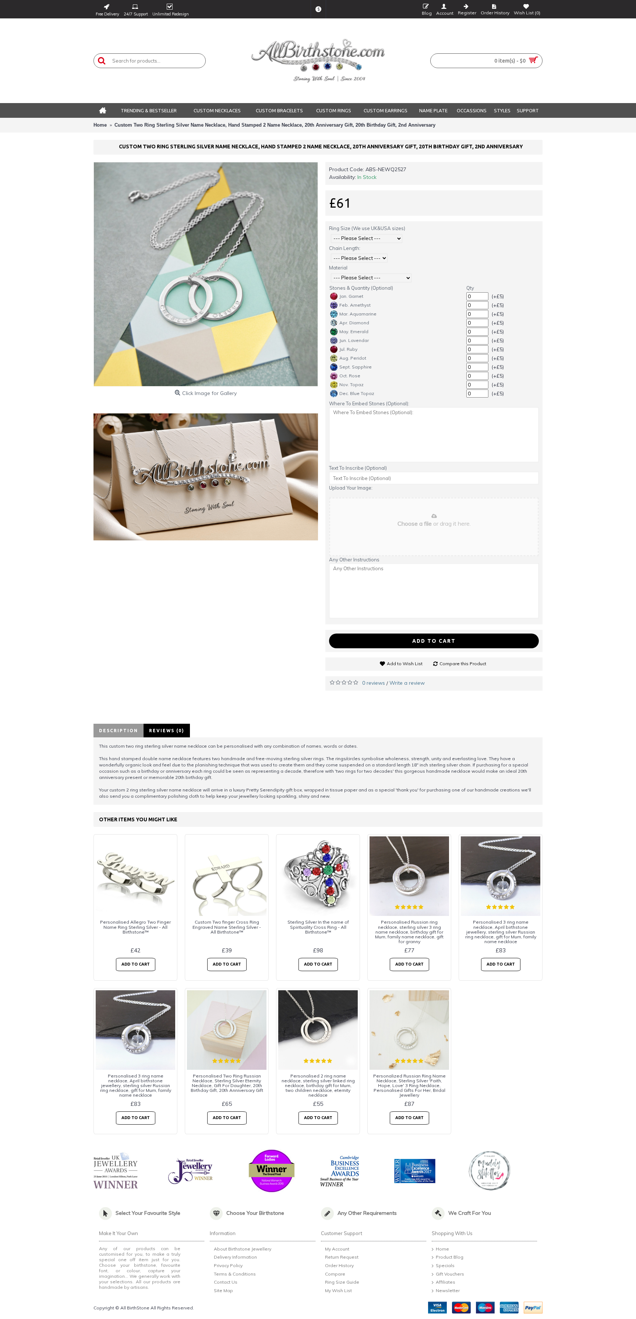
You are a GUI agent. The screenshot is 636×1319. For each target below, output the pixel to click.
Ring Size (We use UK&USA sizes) (367, 228)
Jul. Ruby (348, 349)
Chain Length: (344, 248)
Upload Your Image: (350, 488)
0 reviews (373, 683)
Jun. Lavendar (354, 340)
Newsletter (448, 1290)
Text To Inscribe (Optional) (358, 468)
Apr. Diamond (354, 322)
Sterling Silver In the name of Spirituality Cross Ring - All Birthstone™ (318, 926)
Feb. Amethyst (355, 305)
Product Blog (449, 1257)
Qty (470, 288)
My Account (337, 1249)
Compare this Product (462, 663)
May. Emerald (353, 331)
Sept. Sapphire (355, 367)
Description (118, 730)
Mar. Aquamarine (358, 314)
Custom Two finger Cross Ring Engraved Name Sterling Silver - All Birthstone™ (226, 926)
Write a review (407, 683)
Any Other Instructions (354, 559)
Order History (339, 1265)
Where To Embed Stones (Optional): (369, 403)
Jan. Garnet (351, 296)
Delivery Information (235, 1257)
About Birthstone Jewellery (242, 1249)
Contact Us (225, 1282)
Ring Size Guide (342, 1282)
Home (442, 1249)
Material (338, 268)
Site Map (223, 1290)
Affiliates (445, 1282)
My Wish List (338, 1290)
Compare (335, 1274)
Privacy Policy (228, 1265)
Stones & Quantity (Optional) (361, 288)
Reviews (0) (166, 730)
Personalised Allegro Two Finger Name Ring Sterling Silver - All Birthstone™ (135, 926)
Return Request (341, 1257)
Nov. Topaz (351, 384)
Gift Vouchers (450, 1274)
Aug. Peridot (352, 358)
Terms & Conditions (235, 1274)
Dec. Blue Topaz (356, 393)
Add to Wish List (405, 663)
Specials (445, 1265)
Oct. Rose (349, 375)
